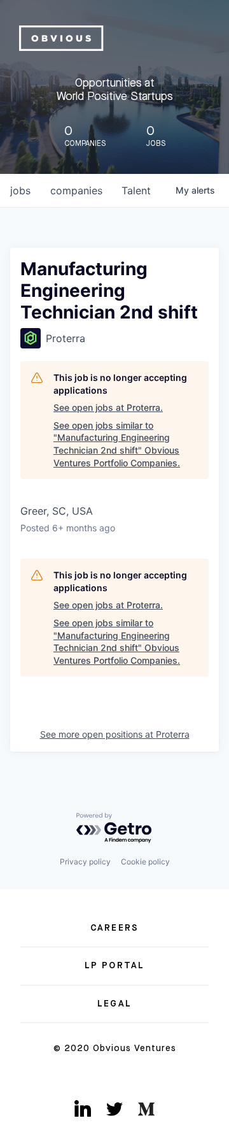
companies (76, 190)
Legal (114, 1004)
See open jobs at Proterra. (108, 407)
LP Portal (114, 966)
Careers (114, 928)
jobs (20, 190)
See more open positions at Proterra (115, 734)
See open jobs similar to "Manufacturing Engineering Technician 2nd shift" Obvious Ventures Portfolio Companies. (116, 444)
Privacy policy (85, 861)
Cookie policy (145, 861)
